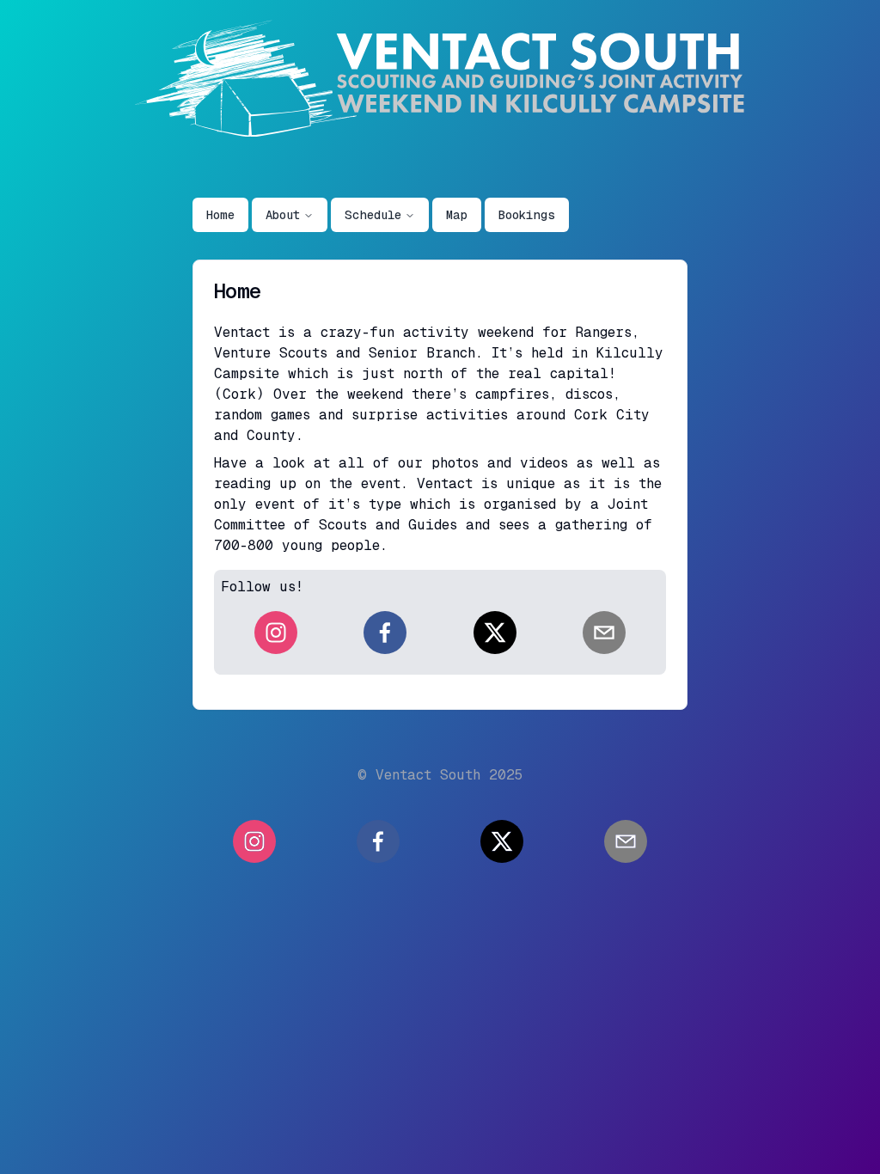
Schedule (373, 215)
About (283, 215)
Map (457, 215)
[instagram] (275, 632)
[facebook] (385, 632)
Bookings (526, 215)
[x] (495, 632)
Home (220, 215)
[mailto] (604, 632)
